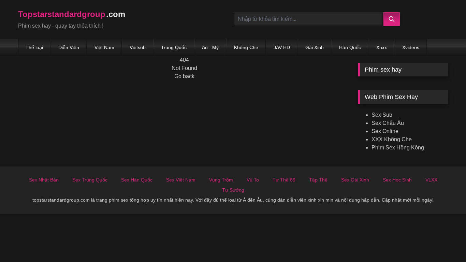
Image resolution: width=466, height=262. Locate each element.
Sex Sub (382, 115)
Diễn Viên (68, 47)
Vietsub (138, 47)
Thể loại (34, 47)
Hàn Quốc (350, 47)
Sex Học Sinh (397, 180)
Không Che (246, 47)
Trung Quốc (174, 47)
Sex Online (385, 131)
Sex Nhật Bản (44, 180)
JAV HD (282, 47)
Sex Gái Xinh (355, 180)
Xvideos (410, 47)
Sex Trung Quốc (89, 180)
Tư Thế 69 (284, 180)
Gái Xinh (314, 47)
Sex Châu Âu (388, 123)
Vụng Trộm (221, 180)
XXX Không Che (392, 139)
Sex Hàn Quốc (136, 180)
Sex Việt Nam (180, 180)
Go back (184, 76)
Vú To (253, 180)
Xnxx (381, 47)
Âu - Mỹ (210, 47)
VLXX (431, 180)
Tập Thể (318, 180)
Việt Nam (104, 47)
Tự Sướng (233, 190)
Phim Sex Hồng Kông (398, 147)
